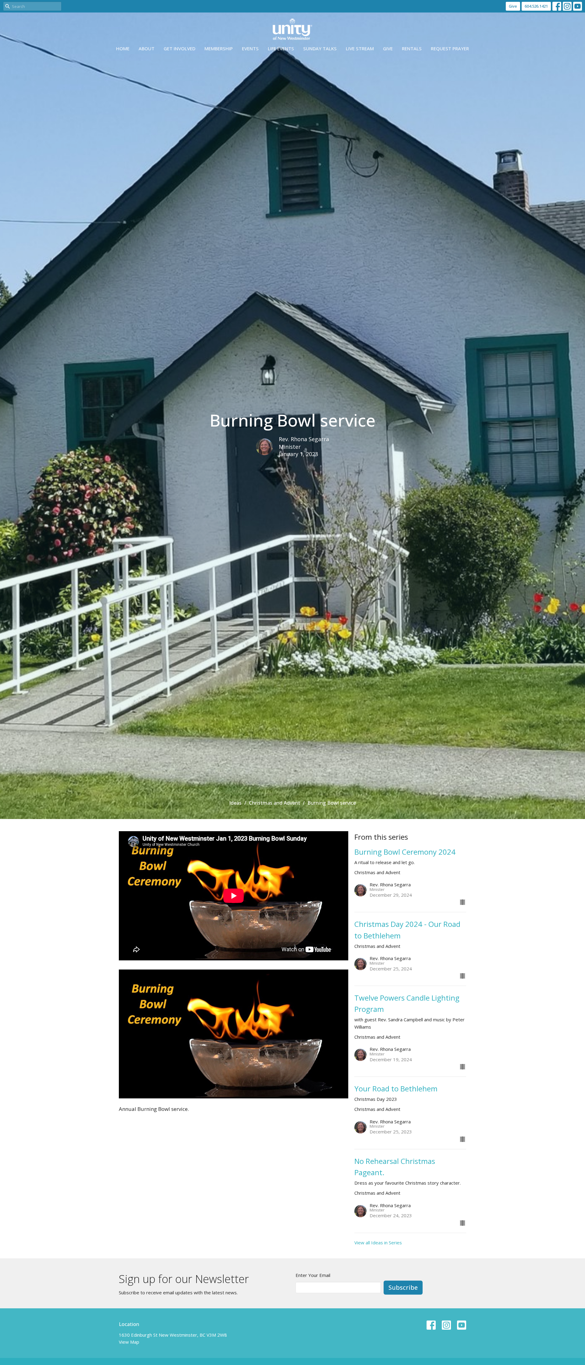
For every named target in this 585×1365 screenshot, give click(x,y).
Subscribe (403, 1287)
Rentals (412, 48)
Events (250, 48)
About (146, 48)
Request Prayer (450, 48)
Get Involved (179, 48)
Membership (218, 48)
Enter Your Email (313, 1275)
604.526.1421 (536, 6)
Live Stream (360, 48)
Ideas (235, 803)
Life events (281, 48)
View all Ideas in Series (378, 1242)
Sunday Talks (320, 48)
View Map (129, 1342)
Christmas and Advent (274, 803)
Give (513, 6)
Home (122, 48)
